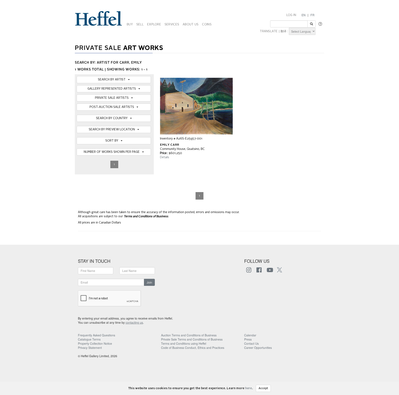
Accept (263, 388)
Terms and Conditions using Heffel (183, 343)
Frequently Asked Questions (96, 335)
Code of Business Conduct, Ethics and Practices (192, 348)
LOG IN (291, 15)
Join (149, 282)
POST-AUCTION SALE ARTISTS (113, 107)
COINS (206, 24)
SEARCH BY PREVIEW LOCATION (113, 129)
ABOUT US (190, 24)
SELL (140, 24)
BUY (130, 24)
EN (303, 15)
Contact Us (251, 343)
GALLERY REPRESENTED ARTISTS (112, 88)
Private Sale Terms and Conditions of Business (192, 339)
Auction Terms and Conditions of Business (189, 335)
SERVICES (172, 24)
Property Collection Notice (95, 343)
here (248, 388)
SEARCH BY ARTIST (113, 79)
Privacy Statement (90, 348)
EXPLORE (154, 24)
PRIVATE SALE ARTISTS (113, 97)
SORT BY (113, 140)
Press (248, 339)
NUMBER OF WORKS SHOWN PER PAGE (113, 152)
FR (312, 15)
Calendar (250, 335)
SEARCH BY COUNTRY (113, 118)
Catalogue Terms (89, 339)
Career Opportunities (258, 348)
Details (164, 157)
